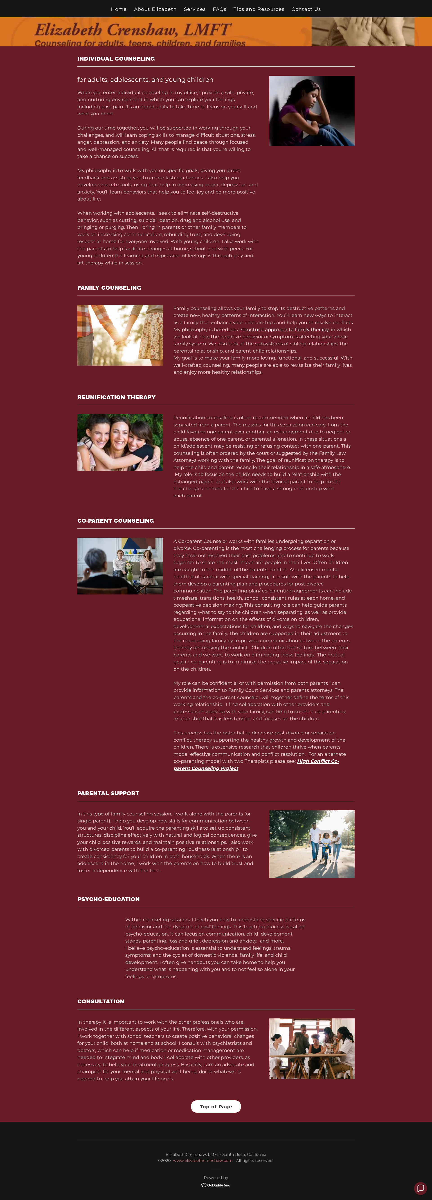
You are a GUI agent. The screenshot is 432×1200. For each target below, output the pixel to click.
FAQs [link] (219, 9)
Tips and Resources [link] (259, 9)
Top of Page (216, 1106)
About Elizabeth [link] (155, 9)
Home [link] (119, 9)
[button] (420, 1188)
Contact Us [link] (306, 9)
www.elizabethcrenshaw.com (203, 1160)
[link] (216, 1184)
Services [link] (195, 9)
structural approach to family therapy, (284, 329)
